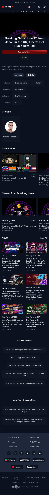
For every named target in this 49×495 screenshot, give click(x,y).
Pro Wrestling (20, 96)
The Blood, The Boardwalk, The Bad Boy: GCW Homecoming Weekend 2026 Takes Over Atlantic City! (12, 263)
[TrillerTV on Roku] (32, 467)
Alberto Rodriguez (10, 137)
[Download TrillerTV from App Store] (24, 460)
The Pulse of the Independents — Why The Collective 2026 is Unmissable (35, 323)
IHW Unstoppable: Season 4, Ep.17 (24, 357)
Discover (6, 12)
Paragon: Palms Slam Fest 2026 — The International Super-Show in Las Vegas (35, 293)
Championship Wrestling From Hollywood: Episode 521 (24, 374)
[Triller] (40, 453)
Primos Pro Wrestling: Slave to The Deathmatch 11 (24, 350)
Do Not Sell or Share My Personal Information (35, 478)
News (39, 12)
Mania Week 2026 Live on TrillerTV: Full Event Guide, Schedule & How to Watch (12, 323)
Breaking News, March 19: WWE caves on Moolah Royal (24, 410)
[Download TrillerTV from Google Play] (10, 460)
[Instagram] (21, 453)
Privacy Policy (16, 478)
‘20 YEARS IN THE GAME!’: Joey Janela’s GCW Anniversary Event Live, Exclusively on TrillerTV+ (36, 263)
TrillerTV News (36, 442)
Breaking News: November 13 (14, 178)
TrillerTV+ (24, 12)
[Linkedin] (34, 453)
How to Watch (13, 437)
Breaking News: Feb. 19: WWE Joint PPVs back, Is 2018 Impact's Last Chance (24, 420)
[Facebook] (9, 453)
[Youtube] (27, 453)
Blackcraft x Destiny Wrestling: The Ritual (24, 365)
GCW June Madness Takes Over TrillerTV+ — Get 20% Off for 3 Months (12, 294)
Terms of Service (5, 478)
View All (43, 238)
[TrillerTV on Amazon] (39, 460)
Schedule (15, 12)
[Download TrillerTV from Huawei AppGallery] (17, 467)
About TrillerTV (36, 437)
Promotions (12, 447)
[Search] (39, 7)
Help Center (34, 447)
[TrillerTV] (7, 7)
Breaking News (21, 83)
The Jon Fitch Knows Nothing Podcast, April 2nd (24, 383)
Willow (32, 12)
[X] (15, 453)
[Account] (44, 7)
